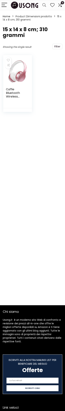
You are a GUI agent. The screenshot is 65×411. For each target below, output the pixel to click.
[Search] (44, 5)
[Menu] (4, 5)
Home (6, 16)
